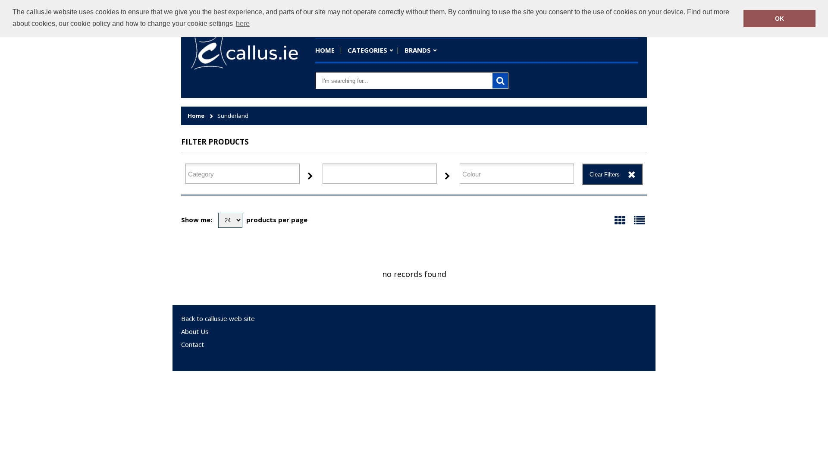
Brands (418, 50)
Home (325, 50)
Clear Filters (605, 174)
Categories (367, 50)
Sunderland (232, 116)
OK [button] (779, 18)
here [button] (243, 23)
